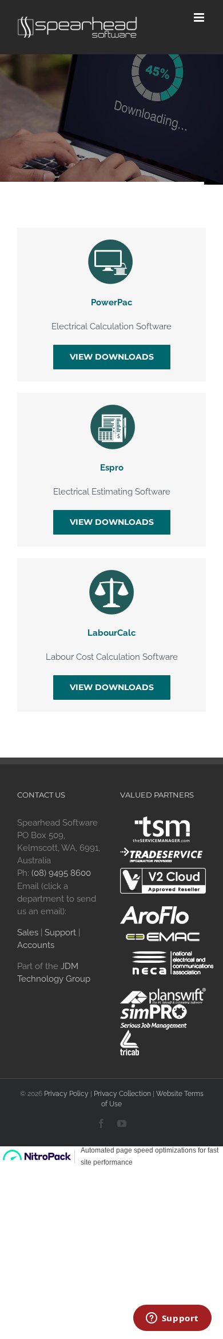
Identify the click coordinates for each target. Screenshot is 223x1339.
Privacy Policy (66, 1094)
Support (60, 932)
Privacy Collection (122, 1094)
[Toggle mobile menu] (200, 17)
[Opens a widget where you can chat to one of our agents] (172, 1319)
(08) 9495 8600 (61, 873)
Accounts (35, 945)
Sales (27, 932)
